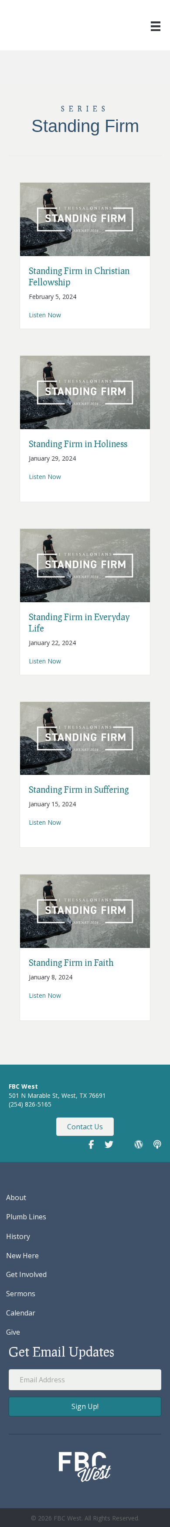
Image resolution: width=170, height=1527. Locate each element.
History (18, 1236)
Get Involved (26, 1274)
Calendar (20, 1313)
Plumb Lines (26, 1217)
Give (13, 1332)
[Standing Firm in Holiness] (85, 392)
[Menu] (156, 26)
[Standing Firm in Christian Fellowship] (85, 219)
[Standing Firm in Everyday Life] (85, 564)
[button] (85, 1406)
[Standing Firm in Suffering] (85, 737)
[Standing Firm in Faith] (85, 910)
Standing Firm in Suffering (79, 789)
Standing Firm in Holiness (78, 443)
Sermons (20, 1293)
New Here (22, 1255)
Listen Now (45, 314)
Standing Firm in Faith (71, 962)
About (16, 1197)
